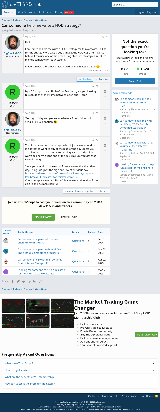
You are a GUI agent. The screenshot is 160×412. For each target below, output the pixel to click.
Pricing (59, 12)
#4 (97, 140)
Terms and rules (110, 395)
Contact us (93, 395)
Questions (78, 241)
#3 (97, 113)
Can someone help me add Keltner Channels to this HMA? (38, 240)
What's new (25, 12)
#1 (107, 36)
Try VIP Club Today (147, 334)
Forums (8, 12)
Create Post (135, 80)
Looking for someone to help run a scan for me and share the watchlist (41, 271)
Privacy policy (128, 395)
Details (118, 407)
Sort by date (84, 79)
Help (141, 395)
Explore (43, 12)
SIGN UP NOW (43, 217)
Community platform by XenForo (80, 402)
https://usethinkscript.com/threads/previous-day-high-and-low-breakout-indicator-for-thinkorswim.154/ (60, 175)
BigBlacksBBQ (12, 30)
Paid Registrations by (80, 404)
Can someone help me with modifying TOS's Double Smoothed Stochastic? (40, 251)
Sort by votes (101, 79)
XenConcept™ (84, 407)
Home (149, 395)
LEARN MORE (69, 217)
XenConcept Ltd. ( (108, 407)
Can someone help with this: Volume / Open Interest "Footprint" (40, 261)
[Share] (103, 36)
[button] (34, 12)
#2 (97, 86)
